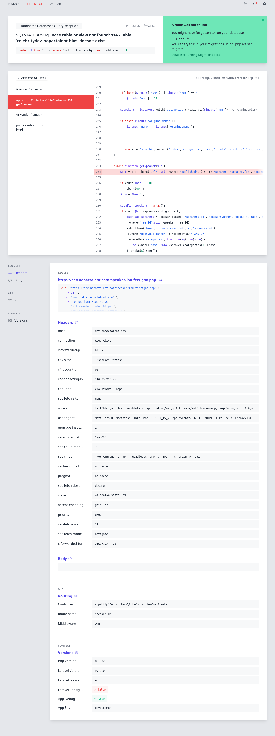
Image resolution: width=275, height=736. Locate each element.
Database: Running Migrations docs (196, 55)
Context (14, 313)
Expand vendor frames (33, 77)
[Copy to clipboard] (150, 50)
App (10, 293)
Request (14, 266)
